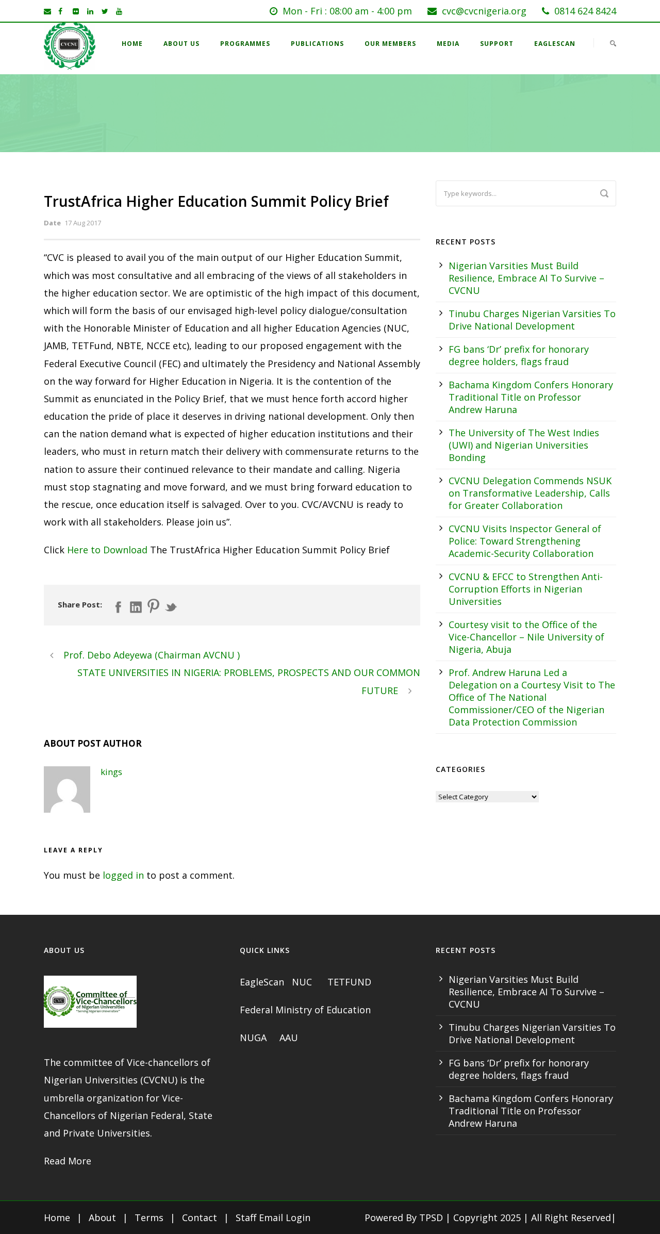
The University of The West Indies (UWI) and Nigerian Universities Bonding (524, 445)
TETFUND (349, 982)
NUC (303, 982)
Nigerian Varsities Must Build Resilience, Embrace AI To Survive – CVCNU (526, 278)
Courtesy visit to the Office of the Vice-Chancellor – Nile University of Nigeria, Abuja (526, 636)
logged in (123, 875)
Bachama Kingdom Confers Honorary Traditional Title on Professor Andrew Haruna (531, 397)
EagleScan (554, 43)
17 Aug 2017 (82, 222)
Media (448, 43)
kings (111, 772)
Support (497, 43)
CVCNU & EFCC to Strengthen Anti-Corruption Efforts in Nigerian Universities (526, 588)
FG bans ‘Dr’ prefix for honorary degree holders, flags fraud (519, 355)
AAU (288, 1037)
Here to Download (107, 550)
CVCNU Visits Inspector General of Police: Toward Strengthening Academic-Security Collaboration (525, 541)
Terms (149, 1217)
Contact (199, 1217)
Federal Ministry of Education (305, 1009)
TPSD (431, 1217)
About (102, 1217)
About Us (181, 43)
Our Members (390, 43)
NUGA (254, 1037)
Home (132, 43)
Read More (67, 1161)
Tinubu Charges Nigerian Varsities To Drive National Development (532, 319)
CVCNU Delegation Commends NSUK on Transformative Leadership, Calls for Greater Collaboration (530, 493)
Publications (317, 43)
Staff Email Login (273, 1217)
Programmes (245, 43)
